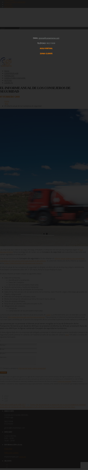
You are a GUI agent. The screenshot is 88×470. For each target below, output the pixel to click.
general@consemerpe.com (49, 38)
